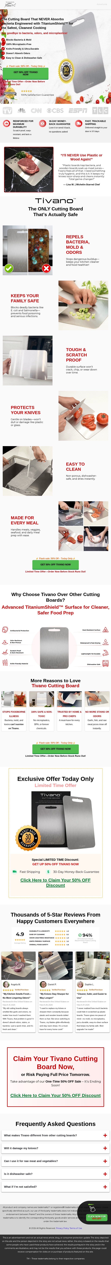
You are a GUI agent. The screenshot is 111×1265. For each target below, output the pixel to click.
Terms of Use (76, 1228)
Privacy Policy (62, 1228)
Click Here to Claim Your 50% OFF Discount (55, 1095)
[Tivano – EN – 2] (28, 169)
